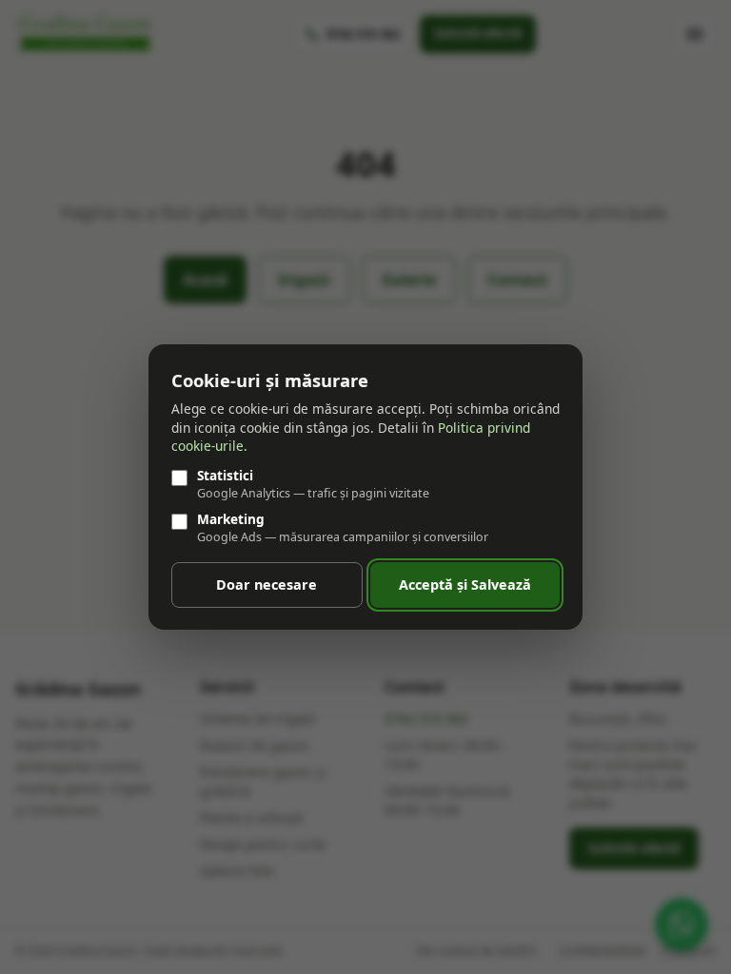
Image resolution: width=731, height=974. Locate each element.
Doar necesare (266, 584)
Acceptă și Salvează (465, 584)
